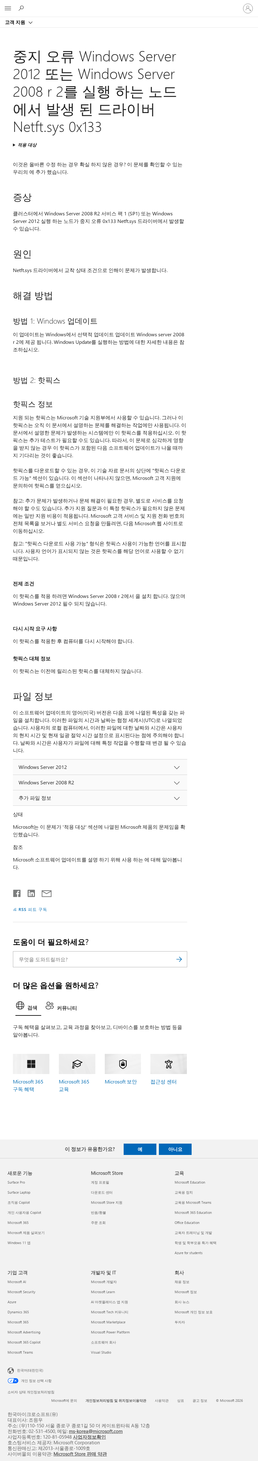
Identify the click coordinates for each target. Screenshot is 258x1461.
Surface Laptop (19, 1192)
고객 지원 (15, 22)
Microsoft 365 (18, 1222)
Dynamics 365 (18, 1312)
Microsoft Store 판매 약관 (80, 1453)
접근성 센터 (163, 1081)
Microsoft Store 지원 (106, 1202)
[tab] (28, 1007)
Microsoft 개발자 (104, 1281)
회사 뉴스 (182, 1301)
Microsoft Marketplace (108, 1322)
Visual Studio (101, 1352)
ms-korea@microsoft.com (96, 1431)
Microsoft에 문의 (64, 1400)
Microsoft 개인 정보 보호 (194, 1312)
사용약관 (162, 1400)
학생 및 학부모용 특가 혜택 (195, 1242)
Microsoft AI (17, 1281)
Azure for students (189, 1252)
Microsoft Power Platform (110, 1332)
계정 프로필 (100, 1182)
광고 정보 (200, 1400)
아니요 (175, 1149)
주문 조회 (98, 1222)
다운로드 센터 (102, 1192)
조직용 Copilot (19, 1202)
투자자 (180, 1322)
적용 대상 (27, 145)
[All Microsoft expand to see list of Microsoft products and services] (7, 8)
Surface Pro (16, 1182)
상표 (180, 1400)
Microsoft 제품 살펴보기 (26, 1232)
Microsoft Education (190, 1182)
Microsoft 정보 (186, 1291)
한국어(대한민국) (30, 1370)
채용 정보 (182, 1281)
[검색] (179, 959)
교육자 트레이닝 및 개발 (193, 1232)
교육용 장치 (184, 1192)
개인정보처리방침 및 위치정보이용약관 (116, 1400)
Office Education (187, 1222)
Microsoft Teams (20, 1352)
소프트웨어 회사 (103, 1342)
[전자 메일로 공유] (44, 892)
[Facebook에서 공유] (17, 892)
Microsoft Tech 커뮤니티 (109, 1312)
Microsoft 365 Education (193, 1212)
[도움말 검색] (22, 8)
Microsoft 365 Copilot (24, 1342)
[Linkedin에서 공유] (29, 892)
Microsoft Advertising (24, 1332)
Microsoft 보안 (121, 1081)
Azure (12, 1301)
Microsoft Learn (103, 1291)
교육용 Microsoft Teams (193, 1202)
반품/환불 (98, 1212)
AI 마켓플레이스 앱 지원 (109, 1301)
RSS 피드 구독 (33, 909)
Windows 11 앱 (19, 1242)
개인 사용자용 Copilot (24, 1212)
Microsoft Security (21, 1291)
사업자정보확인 (89, 1436)
